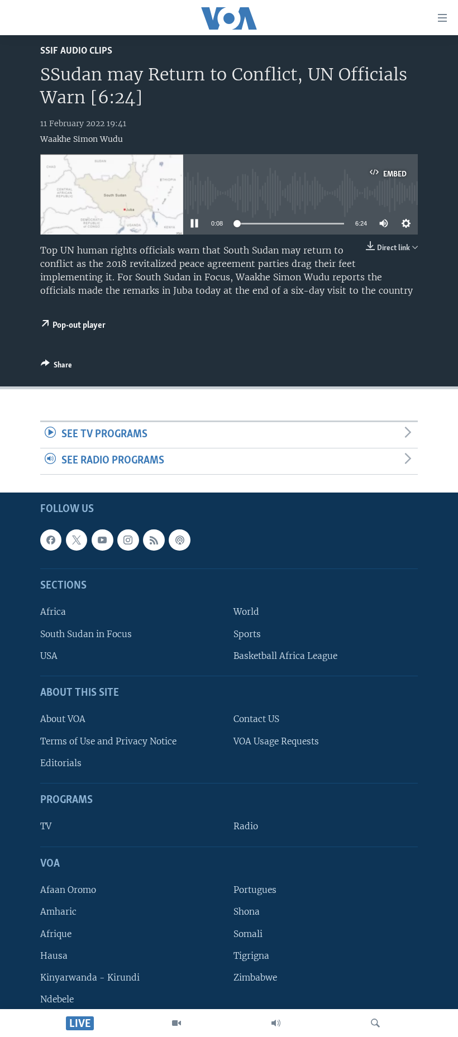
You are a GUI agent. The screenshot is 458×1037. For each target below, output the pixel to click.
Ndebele (57, 999)
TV (45, 826)
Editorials (61, 763)
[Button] (56, 366)
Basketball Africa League (285, 656)
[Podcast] (179, 540)
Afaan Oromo (68, 890)
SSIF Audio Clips (76, 51)
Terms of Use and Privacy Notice (108, 740)
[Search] (375, 1023)
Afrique (55, 933)
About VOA (62, 719)
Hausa (54, 955)
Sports (247, 633)
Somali (248, 933)
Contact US (256, 719)
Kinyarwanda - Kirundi (90, 977)
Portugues (254, 890)
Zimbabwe (255, 977)
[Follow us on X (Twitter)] (76, 540)
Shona (246, 911)
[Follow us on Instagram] (128, 540)
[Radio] (276, 1023)
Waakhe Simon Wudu (81, 139)
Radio (245, 826)
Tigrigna (251, 955)
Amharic (58, 911)
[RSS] (153, 540)
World (246, 611)
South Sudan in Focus (86, 633)
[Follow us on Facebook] (50, 540)
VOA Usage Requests (276, 740)
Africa (53, 611)
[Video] (176, 1023)
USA (49, 656)
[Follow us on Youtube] (102, 540)
